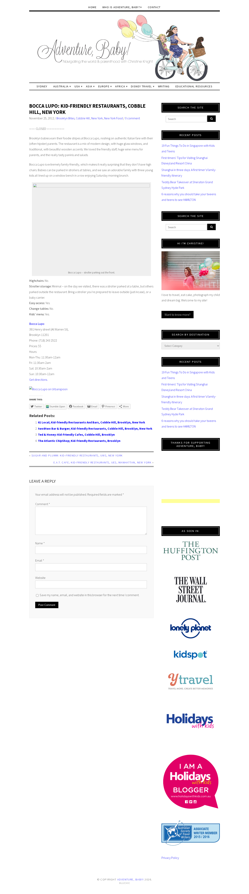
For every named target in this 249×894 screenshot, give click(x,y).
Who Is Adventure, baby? (121, 7)
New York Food (113, 118)
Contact (154, 7)
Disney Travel (141, 86)
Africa (120, 86)
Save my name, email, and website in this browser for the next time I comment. (89, 595)
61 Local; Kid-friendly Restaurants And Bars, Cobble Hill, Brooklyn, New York (91, 422)
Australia (61, 86)
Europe (104, 86)
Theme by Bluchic (124, 883)
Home (92, 7)
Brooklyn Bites (65, 118)
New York (97, 118)
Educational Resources (193, 86)
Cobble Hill (83, 118)
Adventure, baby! (130, 879)
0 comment (132, 118)
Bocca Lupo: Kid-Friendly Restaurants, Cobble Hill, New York (87, 109)
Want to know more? (177, 314)
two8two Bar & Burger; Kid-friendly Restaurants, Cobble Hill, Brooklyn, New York (95, 428)
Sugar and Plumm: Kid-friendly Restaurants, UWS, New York (77, 455)
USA (77, 86)
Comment (42, 504)
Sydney (42, 86)
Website (40, 578)
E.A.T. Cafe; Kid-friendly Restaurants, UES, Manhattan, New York (102, 462)
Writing (164, 86)
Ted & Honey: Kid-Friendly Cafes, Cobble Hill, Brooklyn (76, 434)
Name (40, 543)
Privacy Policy (170, 858)
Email (39, 560)
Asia (89, 86)
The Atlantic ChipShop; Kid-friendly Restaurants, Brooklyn (79, 441)
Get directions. (38, 380)
